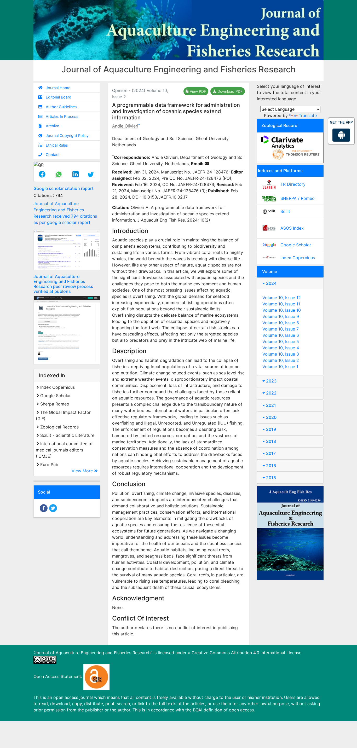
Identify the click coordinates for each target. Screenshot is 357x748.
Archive (52, 126)
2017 (270, 453)
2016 (270, 465)
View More (83, 470)
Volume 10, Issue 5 (280, 341)
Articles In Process (62, 116)
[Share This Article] (42, 175)
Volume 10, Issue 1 (280, 366)
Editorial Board (58, 97)
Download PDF (229, 91)
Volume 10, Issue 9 (280, 316)
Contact (53, 154)
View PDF (197, 91)
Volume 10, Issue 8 (280, 322)
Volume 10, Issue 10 (281, 310)
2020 (271, 417)
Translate (308, 115)
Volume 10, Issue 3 (280, 354)
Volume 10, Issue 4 (280, 347)
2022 (271, 393)
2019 (270, 429)
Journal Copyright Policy (67, 135)
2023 (271, 381)
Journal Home (58, 87)
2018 (270, 441)
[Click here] (67, 250)
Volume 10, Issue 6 (280, 335)
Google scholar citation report (63, 188)
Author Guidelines (61, 107)
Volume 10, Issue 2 (280, 360)
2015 (270, 477)
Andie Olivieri (125, 126)
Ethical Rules (57, 145)
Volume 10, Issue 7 (280, 329)
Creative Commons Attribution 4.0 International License (246, 652)
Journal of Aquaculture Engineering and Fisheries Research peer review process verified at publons (63, 284)
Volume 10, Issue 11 (281, 303)
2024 (271, 283)
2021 (270, 405)
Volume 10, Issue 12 (281, 297)
